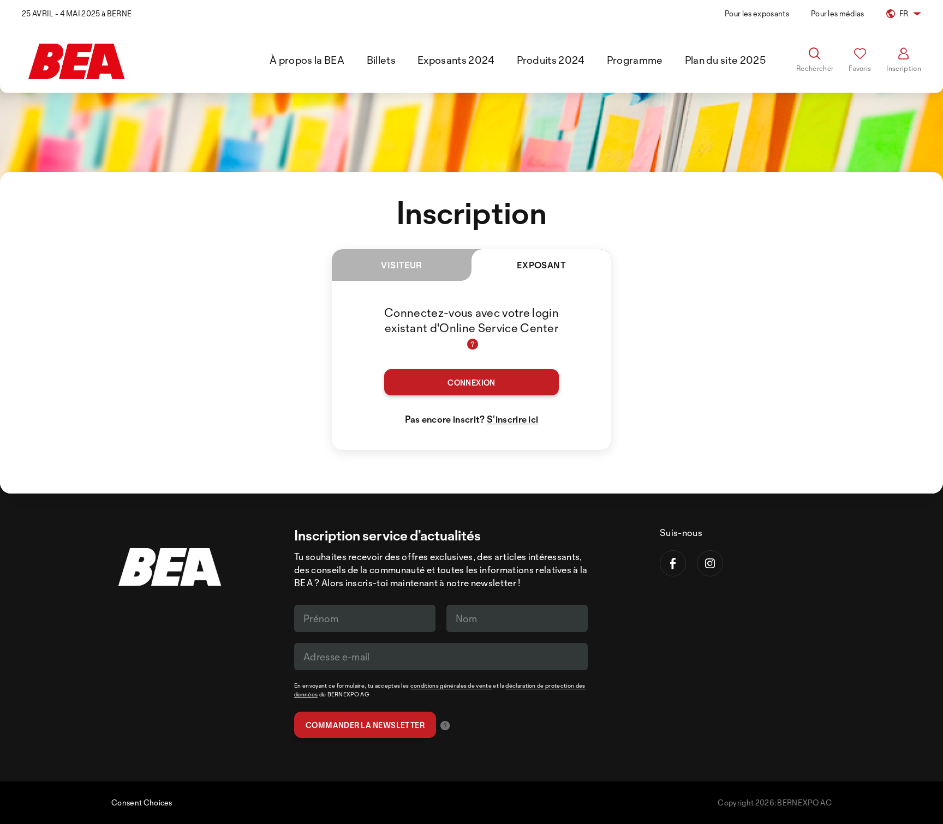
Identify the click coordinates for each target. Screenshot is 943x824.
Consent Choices (141, 802)
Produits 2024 (551, 60)
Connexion (471, 382)
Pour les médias (837, 13)
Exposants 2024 (455, 60)
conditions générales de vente (451, 685)
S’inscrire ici (512, 419)
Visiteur (401, 265)
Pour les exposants (757, 13)
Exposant (541, 265)
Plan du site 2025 (725, 60)
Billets (381, 60)
